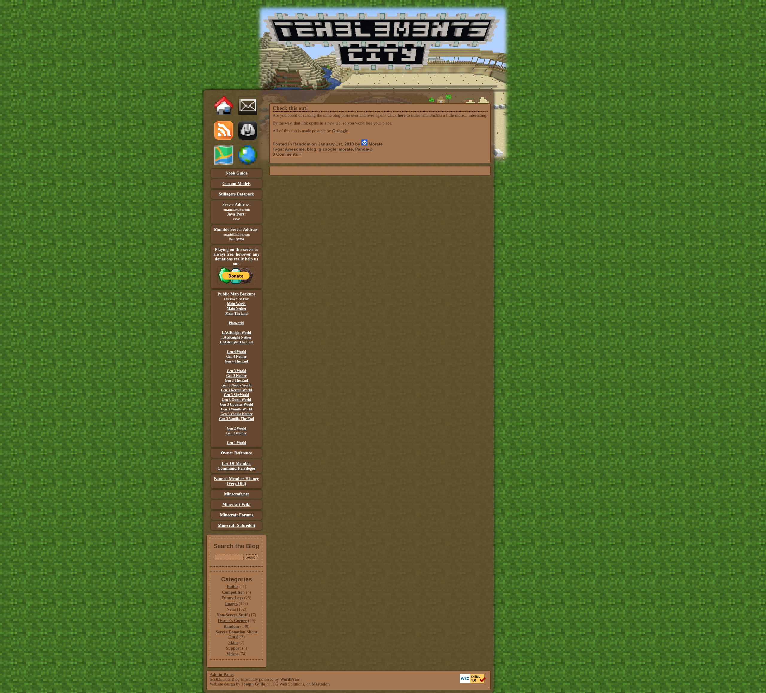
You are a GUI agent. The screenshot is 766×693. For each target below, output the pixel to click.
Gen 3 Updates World (236, 404)
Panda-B (364, 149)
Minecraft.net (236, 494)
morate (346, 149)
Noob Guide (236, 173)
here (401, 115)
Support (233, 648)
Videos (232, 654)
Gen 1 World (236, 443)
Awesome (295, 149)
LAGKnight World (236, 332)
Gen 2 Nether (236, 433)
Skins (233, 642)
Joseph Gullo (253, 684)
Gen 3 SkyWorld (236, 395)
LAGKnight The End (236, 342)
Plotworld (236, 323)
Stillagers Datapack (236, 194)
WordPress (290, 679)
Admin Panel (222, 674)
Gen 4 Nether (236, 356)
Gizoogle (340, 131)
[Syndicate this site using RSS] (223, 138)
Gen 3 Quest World (236, 400)
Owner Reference (236, 453)
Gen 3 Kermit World (236, 390)
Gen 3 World (236, 371)
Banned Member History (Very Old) (236, 481)
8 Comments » (287, 154)
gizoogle (327, 149)
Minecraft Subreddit (236, 525)
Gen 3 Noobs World (236, 385)
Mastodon (321, 684)
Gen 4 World (236, 352)
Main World (236, 304)
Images (231, 603)
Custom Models (236, 183)
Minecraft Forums (236, 515)
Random (231, 626)
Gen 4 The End (236, 361)
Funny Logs (232, 598)
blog (311, 149)
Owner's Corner (232, 620)
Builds (232, 586)
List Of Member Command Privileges (236, 466)
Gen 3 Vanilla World (236, 409)
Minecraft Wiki (236, 504)
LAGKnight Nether (236, 337)
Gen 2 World (236, 428)
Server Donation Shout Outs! (236, 634)
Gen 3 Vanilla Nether (237, 414)
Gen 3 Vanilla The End (236, 419)
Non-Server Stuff (232, 615)
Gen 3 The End (236, 380)
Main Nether (236, 309)
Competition (233, 592)
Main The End (236, 313)
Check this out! (290, 108)
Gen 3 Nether (236, 376)
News (231, 609)
